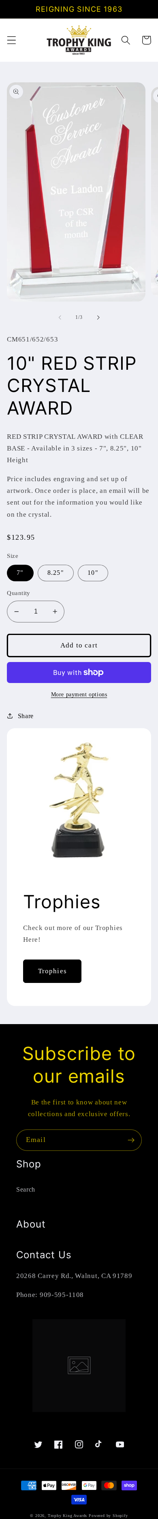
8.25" (55, 572)
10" (93, 572)
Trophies (52, 971)
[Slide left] (60, 317)
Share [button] (26, 715)
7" (20, 572)
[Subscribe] (131, 1140)
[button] (11, 40)
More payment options (79, 694)
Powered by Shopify (108, 1515)
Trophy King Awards (68, 1515)
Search (25, 1189)
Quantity (18, 593)
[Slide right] (98, 317)
